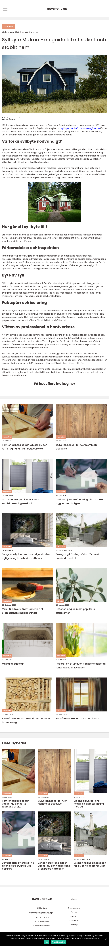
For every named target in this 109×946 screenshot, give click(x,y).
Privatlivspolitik (58, 942)
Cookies (73, 916)
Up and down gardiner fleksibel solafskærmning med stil (20, 501)
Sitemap (74, 924)
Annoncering (74, 908)
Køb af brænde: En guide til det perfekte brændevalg (26, 720)
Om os (74, 912)
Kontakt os (74, 920)
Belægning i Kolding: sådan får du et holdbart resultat (77, 556)
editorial (60, 601)
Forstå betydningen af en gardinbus (77, 718)
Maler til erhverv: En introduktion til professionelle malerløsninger (22, 611)
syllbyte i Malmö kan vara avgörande (80, 128)
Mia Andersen (31, 32)
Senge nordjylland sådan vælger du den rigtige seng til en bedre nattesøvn (26, 556)
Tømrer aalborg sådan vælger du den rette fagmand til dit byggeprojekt (24, 446)
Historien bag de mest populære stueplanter (75, 611)
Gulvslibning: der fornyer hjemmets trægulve (76, 446)
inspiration (8, 26)
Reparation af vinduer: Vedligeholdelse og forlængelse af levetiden (81, 665)
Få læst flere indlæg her (54, 383)
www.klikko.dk (44, 925)
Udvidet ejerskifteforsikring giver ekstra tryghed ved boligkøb (79, 501)
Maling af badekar (13, 663)
